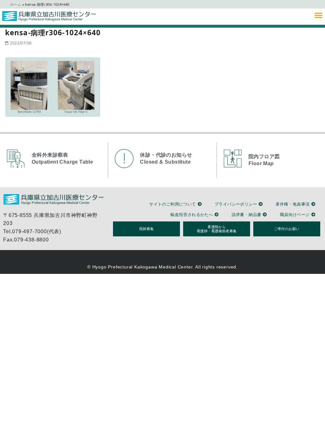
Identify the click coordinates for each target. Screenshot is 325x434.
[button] (318, 15)
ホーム (15, 4)
